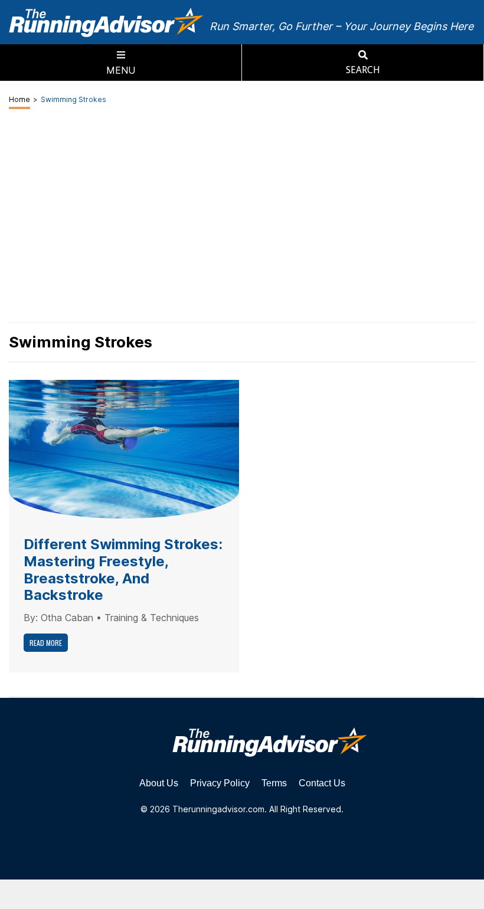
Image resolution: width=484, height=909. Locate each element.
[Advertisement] (242, 894)
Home (19, 99)
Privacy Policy (220, 783)
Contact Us (322, 783)
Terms (274, 783)
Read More (46, 643)
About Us (158, 783)
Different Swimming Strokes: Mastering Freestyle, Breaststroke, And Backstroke (123, 569)
